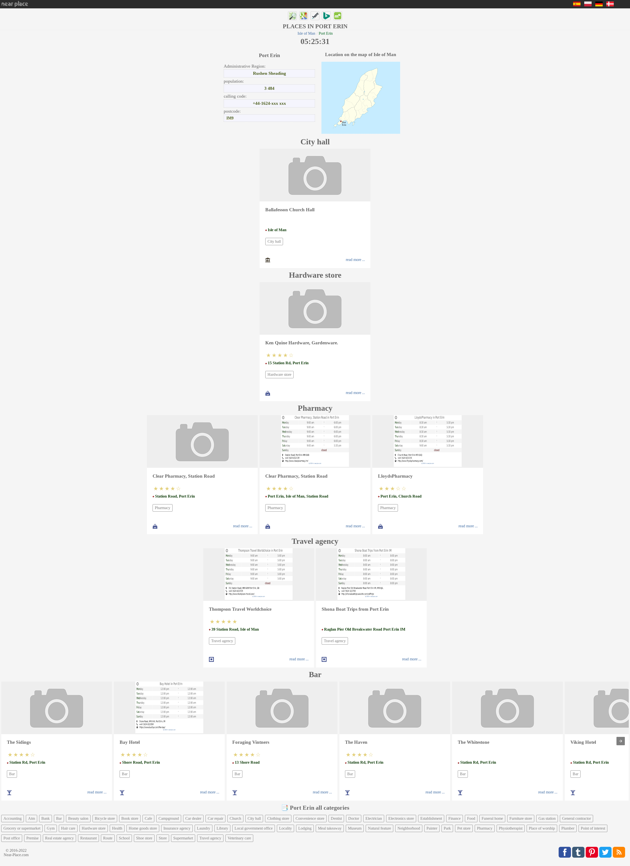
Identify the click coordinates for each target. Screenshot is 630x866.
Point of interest (593, 828)
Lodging (305, 828)
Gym (51, 828)
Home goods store (143, 828)
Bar (12, 774)
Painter (431, 828)
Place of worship (542, 828)
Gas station (547, 818)
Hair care (68, 828)
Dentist (336, 818)
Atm (31, 818)
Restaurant (88, 838)
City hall (274, 241)
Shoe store (144, 838)
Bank (45, 818)
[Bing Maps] (326, 15)
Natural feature (379, 828)
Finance (454, 818)
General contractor (576, 818)
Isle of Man (306, 33)
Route (107, 838)
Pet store (464, 828)
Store (163, 838)
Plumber (567, 828)
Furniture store (520, 818)
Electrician (373, 818)
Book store (129, 818)
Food (471, 818)
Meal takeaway (330, 828)
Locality (285, 828)
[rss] (619, 852)
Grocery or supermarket (21, 828)
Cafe (148, 818)
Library (222, 828)
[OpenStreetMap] (292, 15)
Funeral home (492, 818)
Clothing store (278, 818)
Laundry (203, 828)
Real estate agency (59, 838)
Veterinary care (239, 838)
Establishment (431, 818)
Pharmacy (162, 508)
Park (447, 828)
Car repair (215, 818)
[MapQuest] (337, 15)
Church (235, 818)
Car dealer (193, 818)
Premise (32, 838)
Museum (355, 828)
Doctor (353, 818)
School (124, 838)
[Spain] (577, 5)
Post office (11, 838)
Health (117, 828)
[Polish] (588, 5)
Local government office (254, 828)
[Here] (315, 15)
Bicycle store (105, 818)
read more (353, 260)
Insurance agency (176, 828)
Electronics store (401, 818)
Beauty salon (78, 818)
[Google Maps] (303, 15)
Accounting (12, 818)
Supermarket (183, 838)
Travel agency (222, 641)
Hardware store (279, 374)
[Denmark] (610, 5)
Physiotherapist (510, 828)
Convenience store (310, 818)
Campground (168, 818)
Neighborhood (408, 828)
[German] (599, 5)
